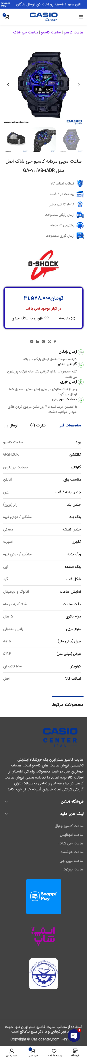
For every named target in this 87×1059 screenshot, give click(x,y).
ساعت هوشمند (72, 852)
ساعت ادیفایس (72, 834)
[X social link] (49, 342)
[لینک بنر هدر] (43, 4)
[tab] (69, 425)
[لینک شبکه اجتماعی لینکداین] (37, 342)
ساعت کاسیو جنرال (69, 826)
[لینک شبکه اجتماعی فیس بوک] (54, 342)
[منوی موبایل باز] (81, 16)
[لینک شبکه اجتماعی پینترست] (43, 342)
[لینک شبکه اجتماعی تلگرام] (32, 342)
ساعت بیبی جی (72, 860)
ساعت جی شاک (25, 32)
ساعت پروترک (73, 869)
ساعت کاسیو (74, 32)
